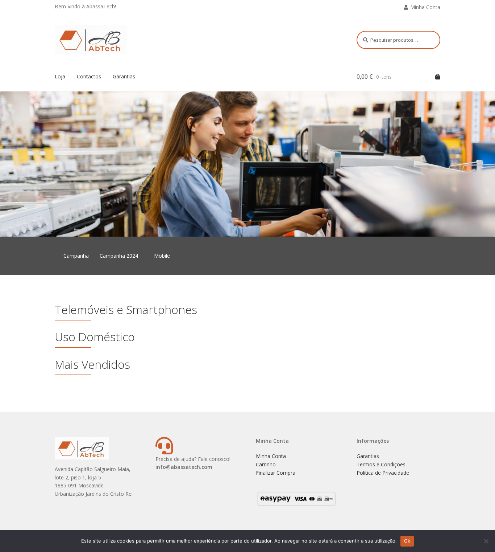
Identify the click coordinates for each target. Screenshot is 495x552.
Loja (60, 76)
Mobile (162, 255)
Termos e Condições (381, 464)
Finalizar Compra (275, 472)
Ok (407, 541)
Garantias (124, 76)
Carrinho (266, 464)
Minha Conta (425, 7)
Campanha (76, 255)
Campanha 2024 (119, 255)
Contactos (89, 76)
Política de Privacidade (383, 472)
